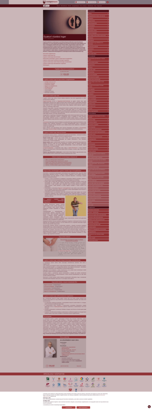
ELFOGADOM (69, 407)
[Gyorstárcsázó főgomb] (149, 406)
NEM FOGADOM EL (83, 407)
